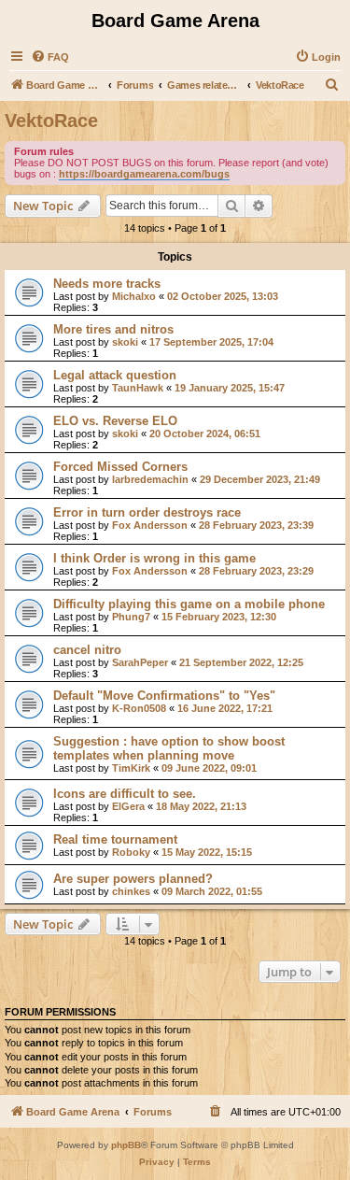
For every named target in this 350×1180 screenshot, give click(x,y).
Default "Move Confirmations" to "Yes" (164, 696)
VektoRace (51, 120)
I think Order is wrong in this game (154, 558)
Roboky (131, 852)
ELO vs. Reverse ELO (115, 421)
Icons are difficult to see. (124, 794)
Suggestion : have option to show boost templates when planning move (169, 748)
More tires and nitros (113, 329)
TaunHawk (137, 387)
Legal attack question (114, 375)
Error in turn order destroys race (147, 512)
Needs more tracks (107, 284)
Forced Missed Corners (120, 467)
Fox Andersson (150, 525)
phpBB (126, 1145)
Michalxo (134, 296)
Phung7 (131, 616)
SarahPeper (140, 662)
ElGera (128, 806)
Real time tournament (115, 839)
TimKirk (131, 768)
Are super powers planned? (133, 879)
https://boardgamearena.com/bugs (144, 173)
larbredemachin (150, 479)
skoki (125, 342)
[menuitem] (50, 57)
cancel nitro (87, 650)
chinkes (131, 891)
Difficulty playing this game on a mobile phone (189, 604)
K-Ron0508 (139, 708)
